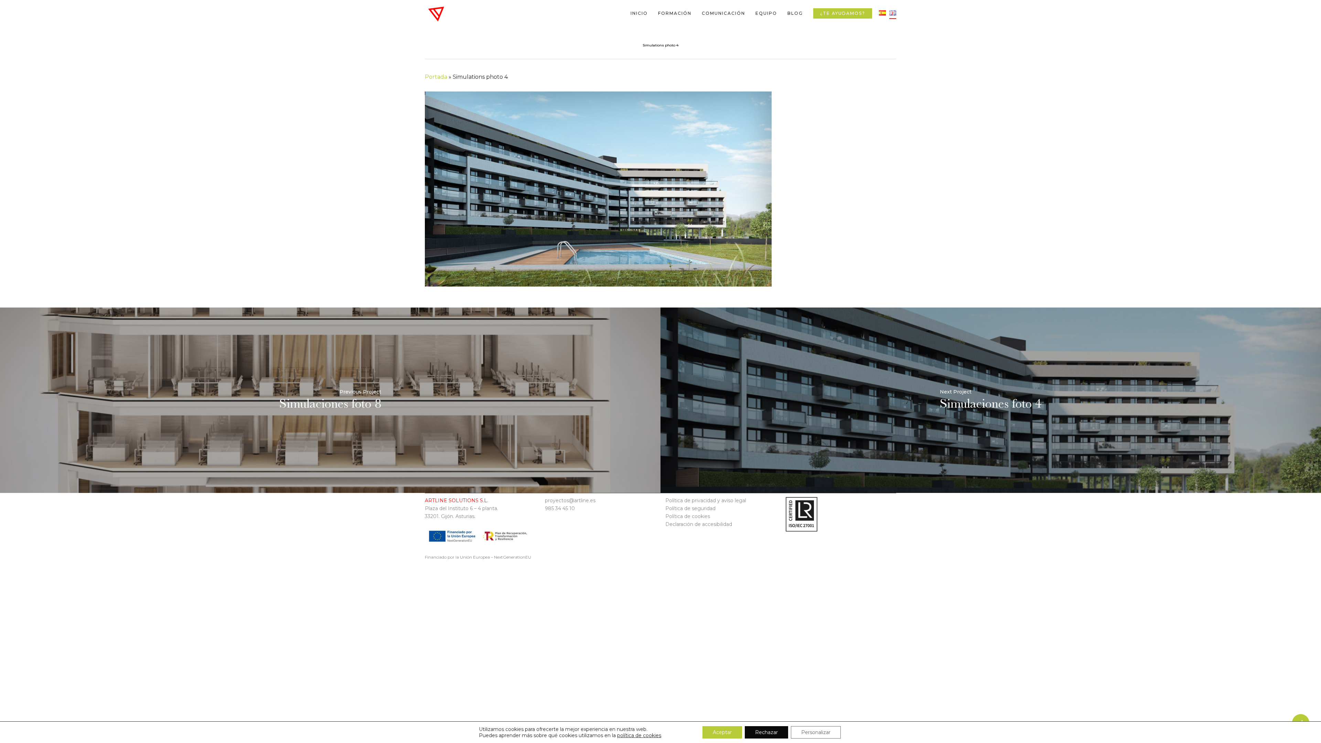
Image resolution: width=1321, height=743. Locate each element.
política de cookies (639, 735)
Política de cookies (687, 516)
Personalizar (815, 732)
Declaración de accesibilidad (698, 524)
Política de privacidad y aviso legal (705, 500)
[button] (1308, 3)
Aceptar (722, 732)
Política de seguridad (690, 508)
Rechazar (766, 732)
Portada (436, 77)
